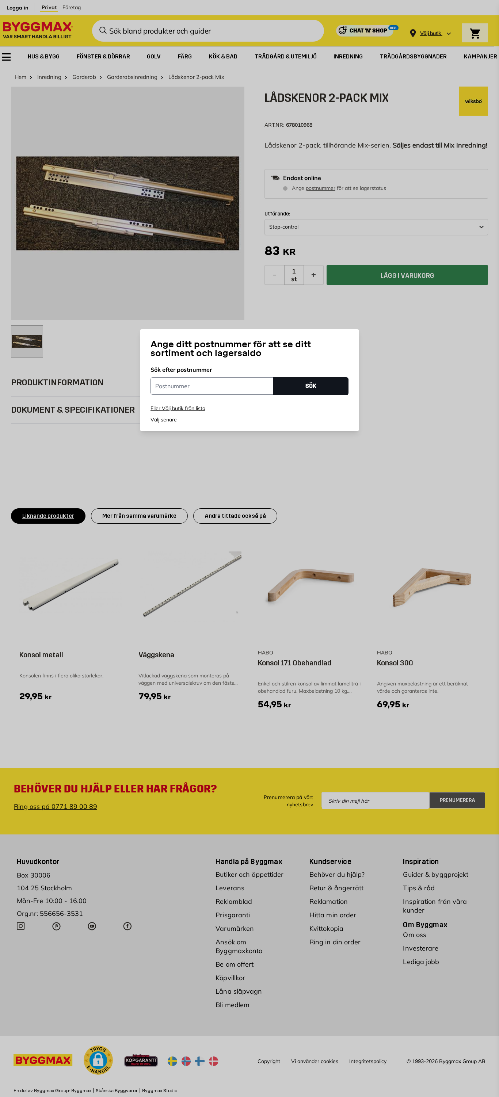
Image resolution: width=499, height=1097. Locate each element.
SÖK (310, 386)
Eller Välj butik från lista (178, 408)
